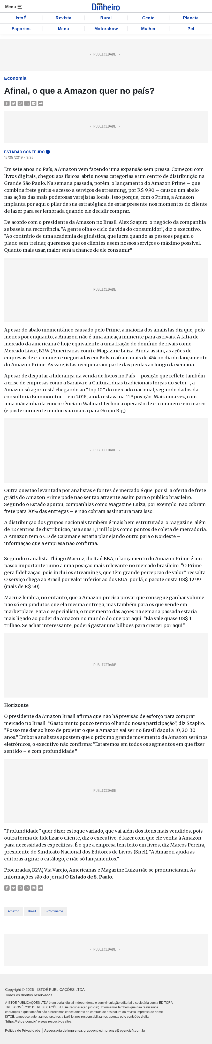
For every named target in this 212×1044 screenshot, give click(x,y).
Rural (106, 18)
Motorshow (106, 29)
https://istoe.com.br (21, 1021)
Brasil (32, 911)
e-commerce (53, 911)
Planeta (191, 18)
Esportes (21, 29)
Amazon (13, 911)
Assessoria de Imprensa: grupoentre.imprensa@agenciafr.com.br (95, 1030)
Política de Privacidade (22, 1030)
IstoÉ (21, 18)
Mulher (148, 29)
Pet (190, 29)
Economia (15, 78)
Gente (148, 18)
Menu (63, 29)
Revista (63, 18)
